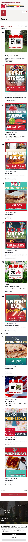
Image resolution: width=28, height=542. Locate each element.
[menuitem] (7, 517)
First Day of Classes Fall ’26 (11, 55)
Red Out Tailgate (9, 252)
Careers (3, 520)
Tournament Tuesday (10, 134)
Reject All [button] (14, 540)
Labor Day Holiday (9, 401)
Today (14, 490)
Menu (24, 11)
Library (17, 516)
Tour (16, 518)
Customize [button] (14, 537)
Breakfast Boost (8, 173)
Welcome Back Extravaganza (12, 325)
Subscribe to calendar (13, 494)
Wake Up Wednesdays (10, 439)
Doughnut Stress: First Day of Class (13, 95)
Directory (3, 516)
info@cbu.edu (6, 512)
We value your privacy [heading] (9, 526)
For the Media (4, 518)
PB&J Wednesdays (9, 214)
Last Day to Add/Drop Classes (12, 286)
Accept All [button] (14, 534)
